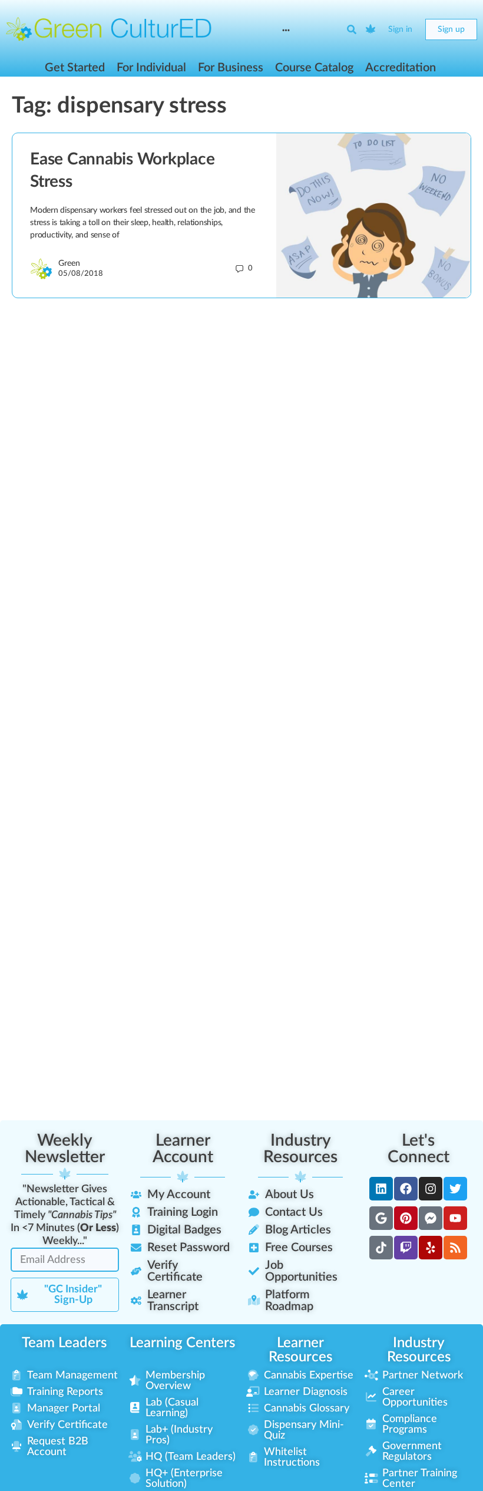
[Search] (351, 29)
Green (69, 263)
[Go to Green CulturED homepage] (109, 29)
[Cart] (371, 29)
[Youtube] (455, 1218)
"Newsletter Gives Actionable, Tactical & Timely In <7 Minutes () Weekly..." (65, 1215)
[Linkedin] (381, 1188)
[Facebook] (406, 1188)
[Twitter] (455, 1188)
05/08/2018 (80, 274)
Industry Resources (300, 1148)
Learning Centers (182, 1343)
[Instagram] (430, 1188)
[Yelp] (430, 1247)
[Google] (381, 1218)
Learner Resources (300, 1350)
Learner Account (183, 1148)
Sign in (400, 29)
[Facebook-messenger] (430, 1218)
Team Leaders (64, 1343)
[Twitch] (406, 1247)
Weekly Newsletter (65, 1148)
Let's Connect (418, 1148)
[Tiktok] (381, 1247)
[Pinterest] (406, 1218)
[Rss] (455, 1247)
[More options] (286, 29)
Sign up (451, 29)
